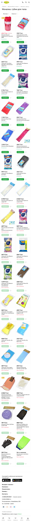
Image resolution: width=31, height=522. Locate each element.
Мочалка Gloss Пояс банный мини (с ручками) (23, 119)
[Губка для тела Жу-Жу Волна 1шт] (23, 329)
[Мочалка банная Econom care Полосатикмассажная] (7, 216)
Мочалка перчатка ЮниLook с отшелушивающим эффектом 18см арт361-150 (7, 456)
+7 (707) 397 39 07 (6, 497)
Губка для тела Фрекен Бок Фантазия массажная (23, 228)
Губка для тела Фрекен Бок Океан (22, 64)
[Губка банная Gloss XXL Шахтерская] (23, 272)
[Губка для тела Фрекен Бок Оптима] (23, 245)
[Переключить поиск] (26, 2)
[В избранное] (10, 42)
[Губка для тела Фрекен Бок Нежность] (7, 245)
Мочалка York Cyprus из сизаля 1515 (7, 92)
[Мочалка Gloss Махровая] (7, 134)
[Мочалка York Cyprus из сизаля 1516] (23, 189)
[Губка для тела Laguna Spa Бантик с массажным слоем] (7, 300)
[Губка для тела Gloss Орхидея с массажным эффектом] (7, 52)
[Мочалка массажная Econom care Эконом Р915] (23, 134)
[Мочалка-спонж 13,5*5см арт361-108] (7, 413)
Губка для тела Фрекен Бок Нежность (7, 257)
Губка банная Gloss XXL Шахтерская (22, 284)
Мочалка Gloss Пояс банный (6, 119)
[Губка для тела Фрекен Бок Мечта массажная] (23, 80)
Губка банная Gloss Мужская (21, 174)
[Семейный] (6, 2)
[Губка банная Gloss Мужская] (23, 162)
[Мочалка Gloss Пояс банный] (7, 107)
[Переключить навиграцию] (2, 2)
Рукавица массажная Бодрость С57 (22, 312)
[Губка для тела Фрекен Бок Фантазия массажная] (23, 216)
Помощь (4, 491)
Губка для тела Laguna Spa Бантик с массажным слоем (7, 313)
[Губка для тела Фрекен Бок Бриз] (7, 162)
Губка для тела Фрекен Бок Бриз (7, 174)
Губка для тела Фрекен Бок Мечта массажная (22, 92)
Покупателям (6, 489)
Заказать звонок (17, 497)
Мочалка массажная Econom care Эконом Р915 (23, 147)
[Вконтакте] (3, 507)
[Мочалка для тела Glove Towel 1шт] (23, 442)
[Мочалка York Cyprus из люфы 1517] (7, 189)
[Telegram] (14, 507)
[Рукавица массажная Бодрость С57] (23, 300)
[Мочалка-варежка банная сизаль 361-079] (23, 383)
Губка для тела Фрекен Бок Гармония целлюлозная (7, 285)
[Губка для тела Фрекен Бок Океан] (23, 52)
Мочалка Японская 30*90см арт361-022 (22, 368)
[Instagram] (10, 507)
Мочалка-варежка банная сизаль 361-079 (23, 395)
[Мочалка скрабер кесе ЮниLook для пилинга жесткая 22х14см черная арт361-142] (23, 413)
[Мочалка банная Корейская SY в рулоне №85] (7, 23)
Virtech (20, 514)
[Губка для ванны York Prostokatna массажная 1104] (23, 23)
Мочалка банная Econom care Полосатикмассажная (7, 229)
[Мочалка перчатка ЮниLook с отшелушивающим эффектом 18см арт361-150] (7, 442)
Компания (5, 486)
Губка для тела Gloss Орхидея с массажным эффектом (7, 64)
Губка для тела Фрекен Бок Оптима (22, 257)
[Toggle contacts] (22, 2)
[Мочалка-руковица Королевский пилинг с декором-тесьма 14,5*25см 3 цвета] (7, 383)
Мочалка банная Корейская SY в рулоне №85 (7, 36)
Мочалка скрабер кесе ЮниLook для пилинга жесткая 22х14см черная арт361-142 (23, 426)
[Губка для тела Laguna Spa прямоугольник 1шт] (7, 356)
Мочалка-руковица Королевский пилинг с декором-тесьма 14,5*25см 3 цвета (7, 396)
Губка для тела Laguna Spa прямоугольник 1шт (7, 368)
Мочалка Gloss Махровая (7, 146)
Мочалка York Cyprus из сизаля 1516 (22, 201)
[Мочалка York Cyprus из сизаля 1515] (7, 80)
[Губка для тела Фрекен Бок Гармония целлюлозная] (7, 272)
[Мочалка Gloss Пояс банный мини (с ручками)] (23, 107)
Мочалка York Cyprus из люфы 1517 (7, 201)
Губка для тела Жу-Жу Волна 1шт (22, 341)
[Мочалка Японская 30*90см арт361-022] (23, 356)
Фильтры (5, 13)
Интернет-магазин (7, 484)
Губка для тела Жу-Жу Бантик (7, 341)
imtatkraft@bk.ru (6, 499)
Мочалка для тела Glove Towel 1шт (22, 454)
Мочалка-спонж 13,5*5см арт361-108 (7, 425)
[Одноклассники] (7, 507)
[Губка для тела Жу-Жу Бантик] (7, 329)
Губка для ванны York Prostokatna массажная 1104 (22, 36)
